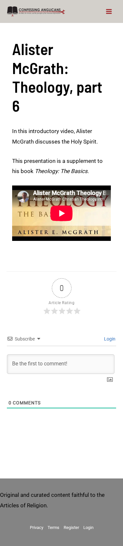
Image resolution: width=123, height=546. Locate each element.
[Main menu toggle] (109, 11)
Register (71, 527)
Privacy (36, 527)
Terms (53, 527)
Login (109, 338)
